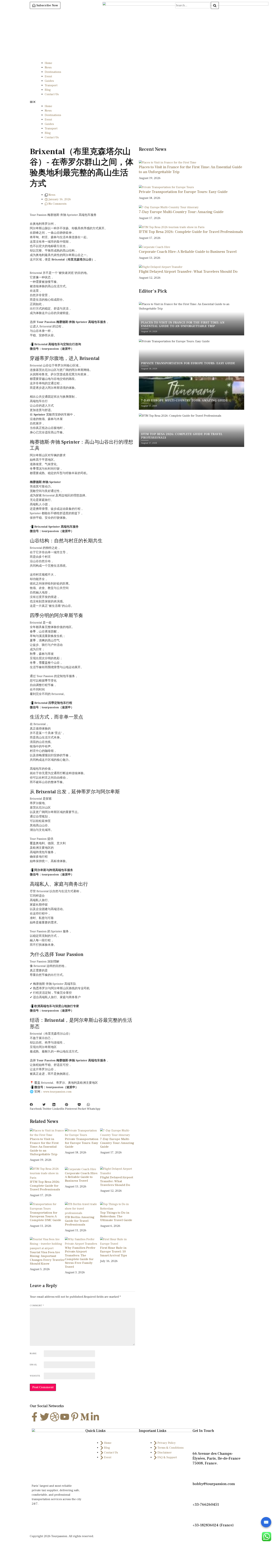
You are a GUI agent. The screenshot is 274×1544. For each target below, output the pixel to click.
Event (48, 76)
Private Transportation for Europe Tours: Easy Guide (81, 1143)
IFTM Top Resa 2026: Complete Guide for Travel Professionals (45, 1186)
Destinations (53, 72)
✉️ (266, 1522)
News (48, 67)
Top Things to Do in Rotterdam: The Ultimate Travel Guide (116, 1216)
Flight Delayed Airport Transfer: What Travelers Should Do (116, 1181)
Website (35, 1375)
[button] (137, 101)
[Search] (215, 5)
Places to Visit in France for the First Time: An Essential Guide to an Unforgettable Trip (44, 1146)
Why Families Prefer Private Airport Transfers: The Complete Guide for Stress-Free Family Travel (80, 1257)
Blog (48, 90)
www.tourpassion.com (57, 1092)
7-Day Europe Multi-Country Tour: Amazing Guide (117, 1143)
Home (48, 63)
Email (33, 1364)
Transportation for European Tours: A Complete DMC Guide (45, 1216)
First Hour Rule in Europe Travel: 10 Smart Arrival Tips (113, 1252)
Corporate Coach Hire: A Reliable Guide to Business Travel (81, 1177)
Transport (51, 85)
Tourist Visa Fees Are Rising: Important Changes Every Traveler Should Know (47, 1258)
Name (33, 1353)
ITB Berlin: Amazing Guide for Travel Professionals (80, 1221)
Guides (49, 81)
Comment (37, 1305)
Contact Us (52, 94)
